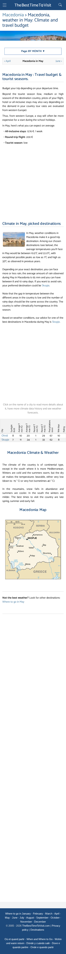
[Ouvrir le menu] (4, 5)
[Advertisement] (33, 179)
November (26, 921)
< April (7, 61)
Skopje (45, 285)
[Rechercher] (61, 5)
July (22, 917)
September (42, 917)
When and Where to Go (39, 939)
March (48, 913)
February (38, 913)
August (30, 917)
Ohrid (5, 435)
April (56, 913)
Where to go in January (18, 913)
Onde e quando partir (42, 947)
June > (59, 61)
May (7, 917)
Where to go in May (13, 602)
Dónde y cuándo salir (38, 943)
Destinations (37, 929)
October (55, 917)
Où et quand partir (14, 939)
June (14, 917)
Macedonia (13, 15)
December (40, 921)
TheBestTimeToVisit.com (36, 925)
